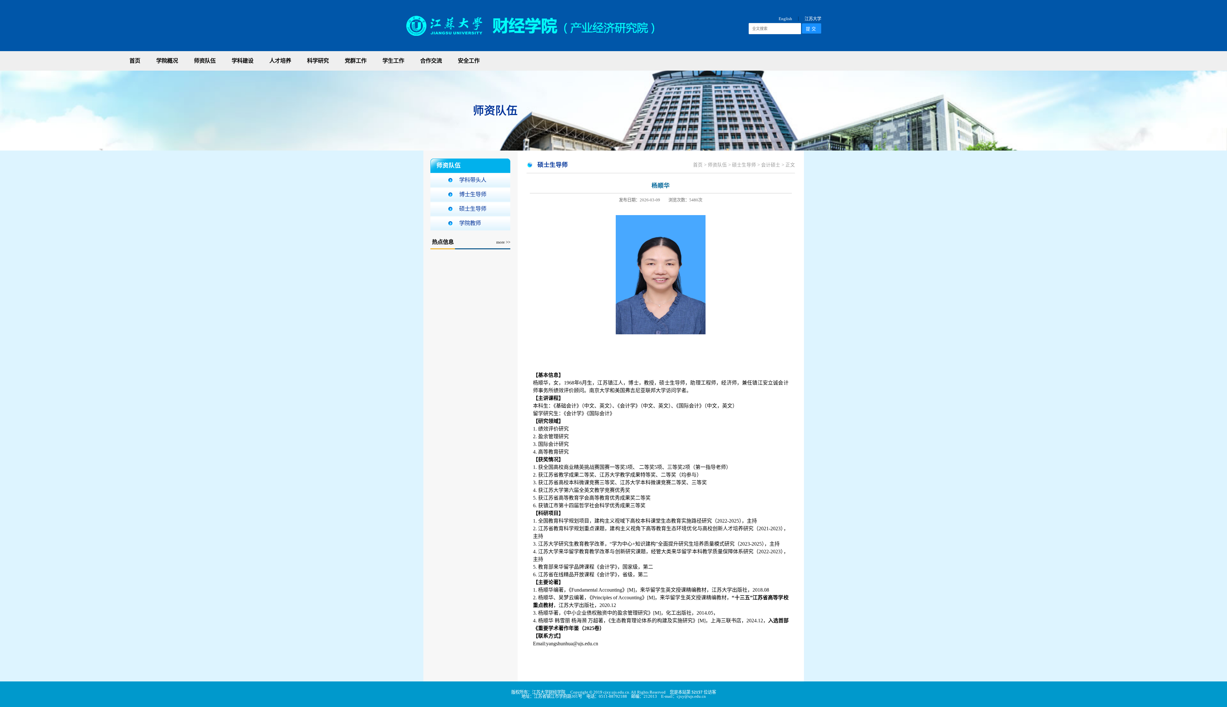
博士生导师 (472, 194)
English (785, 18)
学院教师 (470, 223)
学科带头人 (472, 180)
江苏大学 (813, 18)
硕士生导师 (472, 209)
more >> (503, 242)
